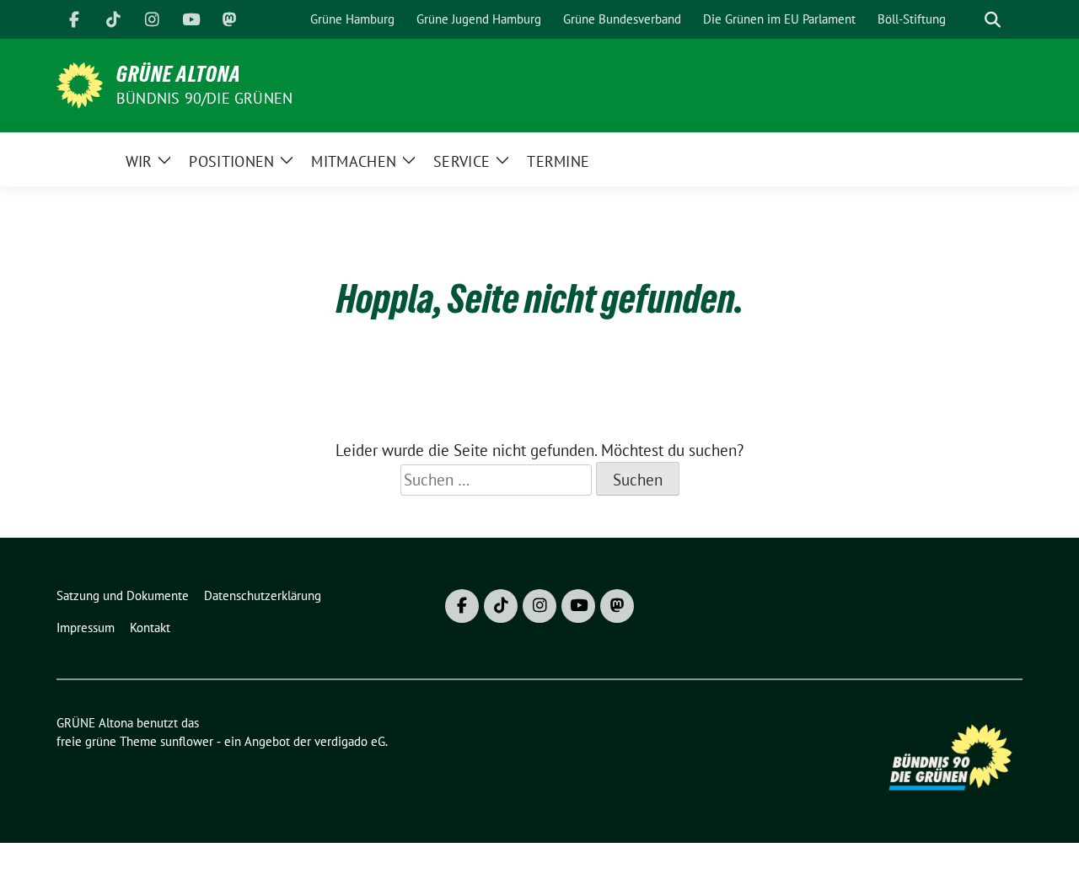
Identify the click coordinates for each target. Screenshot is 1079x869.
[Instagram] (152, 19)
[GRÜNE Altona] (79, 83)
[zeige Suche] (992, 19)
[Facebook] (74, 19)
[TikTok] (113, 19)
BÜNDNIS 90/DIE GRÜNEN (204, 98)
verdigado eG (349, 741)
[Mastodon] (229, 19)
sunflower (186, 741)
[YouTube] (190, 19)
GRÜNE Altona (178, 74)
